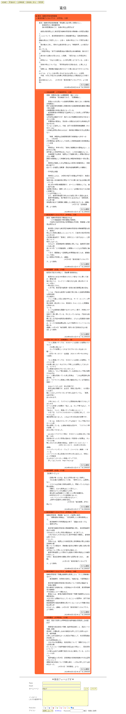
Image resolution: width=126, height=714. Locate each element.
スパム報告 (85, 85)
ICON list (58, 711)
